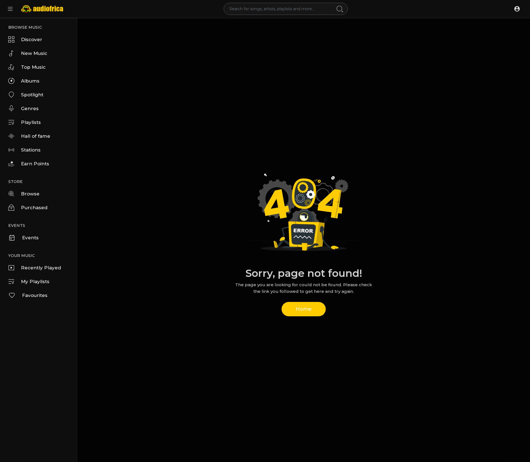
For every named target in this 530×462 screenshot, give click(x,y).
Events (30, 237)
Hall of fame (35, 136)
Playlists (31, 122)
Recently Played (41, 267)
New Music (34, 53)
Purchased (34, 207)
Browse (30, 194)
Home (304, 309)
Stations (31, 150)
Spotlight (32, 94)
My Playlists (35, 281)
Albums (30, 81)
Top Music (33, 67)
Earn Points (35, 163)
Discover (31, 39)
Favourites (34, 295)
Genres (30, 108)
